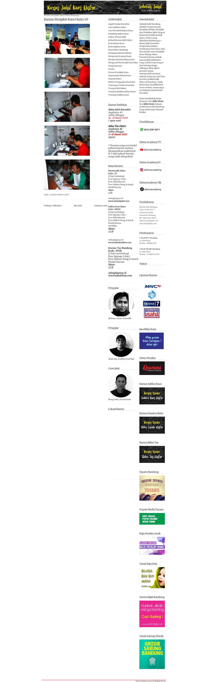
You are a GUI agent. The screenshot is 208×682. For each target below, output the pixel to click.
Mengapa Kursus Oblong (119, 53)
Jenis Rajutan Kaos (117, 46)
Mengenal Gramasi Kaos (119, 56)
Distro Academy (141, 681)
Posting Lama (101, 205)
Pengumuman (115, 66)
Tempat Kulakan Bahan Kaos (122, 91)
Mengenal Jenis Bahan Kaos (121, 59)
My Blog (157, 681)
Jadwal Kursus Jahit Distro (120, 40)
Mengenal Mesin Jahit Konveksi (123, 62)
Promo (111, 69)
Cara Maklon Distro (117, 27)
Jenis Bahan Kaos (116, 43)
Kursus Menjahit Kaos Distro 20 (66, 19)
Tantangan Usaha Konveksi (121, 85)
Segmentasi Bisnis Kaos (119, 75)
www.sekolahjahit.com (118, 201)
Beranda (78, 205)
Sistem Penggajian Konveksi (121, 82)
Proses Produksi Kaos (118, 72)
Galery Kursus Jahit (59, 195)
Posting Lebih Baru (53, 205)
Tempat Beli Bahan (117, 88)
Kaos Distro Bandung (118, 50)
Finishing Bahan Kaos (118, 34)
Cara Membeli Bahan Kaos (120, 30)
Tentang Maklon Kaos (118, 95)
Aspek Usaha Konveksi (118, 24)
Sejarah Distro (114, 79)
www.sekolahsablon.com (119, 242)
